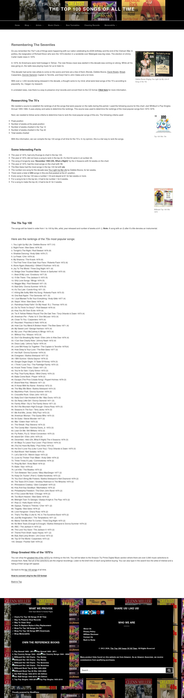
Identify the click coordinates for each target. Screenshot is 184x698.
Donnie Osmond (29, 74)
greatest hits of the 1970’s (38, 557)
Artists (38, 25)
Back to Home (89, 640)
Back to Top (16, 581)
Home (17, 25)
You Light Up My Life (58, 169)
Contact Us (88, 637)
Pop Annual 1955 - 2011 (24, 651)
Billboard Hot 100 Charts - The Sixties (30, 657)
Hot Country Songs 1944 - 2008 (27, 654)
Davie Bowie (113, 71)
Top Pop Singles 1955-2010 (25, 679)
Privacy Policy (89, 631)
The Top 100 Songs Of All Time (92, 9)
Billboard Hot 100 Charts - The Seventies (31, 662)
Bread (122, 71)
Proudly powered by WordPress (25, 692)
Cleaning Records (92, 25)
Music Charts (53, 25)
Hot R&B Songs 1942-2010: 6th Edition (30, 673)
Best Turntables (72, 25)
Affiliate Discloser (90, 634)
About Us (87, 628)
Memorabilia (110, 25)
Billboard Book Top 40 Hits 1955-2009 (30, 668)
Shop (27, 25)
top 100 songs (31, 569)
